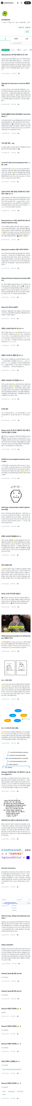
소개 (26, 39)
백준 (19, 50)
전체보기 (5, 50)
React (3, 1091)
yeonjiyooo (5, 20)
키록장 (3, 1094)
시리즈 (16, 39)
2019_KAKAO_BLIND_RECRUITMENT (11, 1069)
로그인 (28, 3)
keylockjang (11, 1091)
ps (25, 50)
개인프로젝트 (20, 1091)
